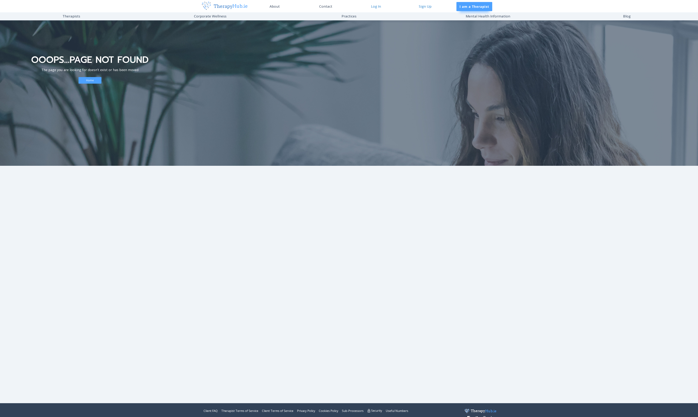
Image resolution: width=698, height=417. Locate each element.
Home (90, 80)
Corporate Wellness (210, 16)
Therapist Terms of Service (239, 411)
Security (376, 411)
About (275, 6)
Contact (325, 6)
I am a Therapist (474, 6)
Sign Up (425, 6)
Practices (349, 16)
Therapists (71, 16)
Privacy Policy (306, 411)
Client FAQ (211, 411)
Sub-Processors (353, 411)
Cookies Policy (328, 411)
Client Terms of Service (277, 411)
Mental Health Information (488, 16)
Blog (627, 16)
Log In (376, 6)
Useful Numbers (397, 411)
